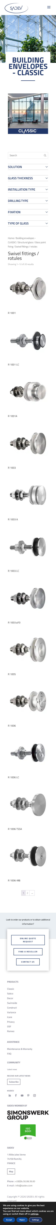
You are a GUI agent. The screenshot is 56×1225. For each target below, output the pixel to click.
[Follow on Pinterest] (28, 1095)
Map (11, 1171)
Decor (10, 998)
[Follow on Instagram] (34, 1095)
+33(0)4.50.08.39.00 (25, 1181)
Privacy (10, 1022)
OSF (9, 1026)
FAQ (9, 1053)
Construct (12, 1007)
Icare (9, 1017)
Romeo (10, 1031)
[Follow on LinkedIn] (9, 1095)
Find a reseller (28, 951)
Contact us (28, 961)
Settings (35, 1220)
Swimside (12, 1003)
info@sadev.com (24, 1185)
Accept (9, 1220)
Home (11, 238)
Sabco (10, 993)
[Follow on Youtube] (22, 1095)
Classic (10, 989)
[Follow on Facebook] (15, 1095)
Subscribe (14, 1081)
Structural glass (25, 242)
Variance (11, 1012)
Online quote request (28, 940)
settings (34, 1214)
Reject (22, 1220)
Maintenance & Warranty (19, 1049)
